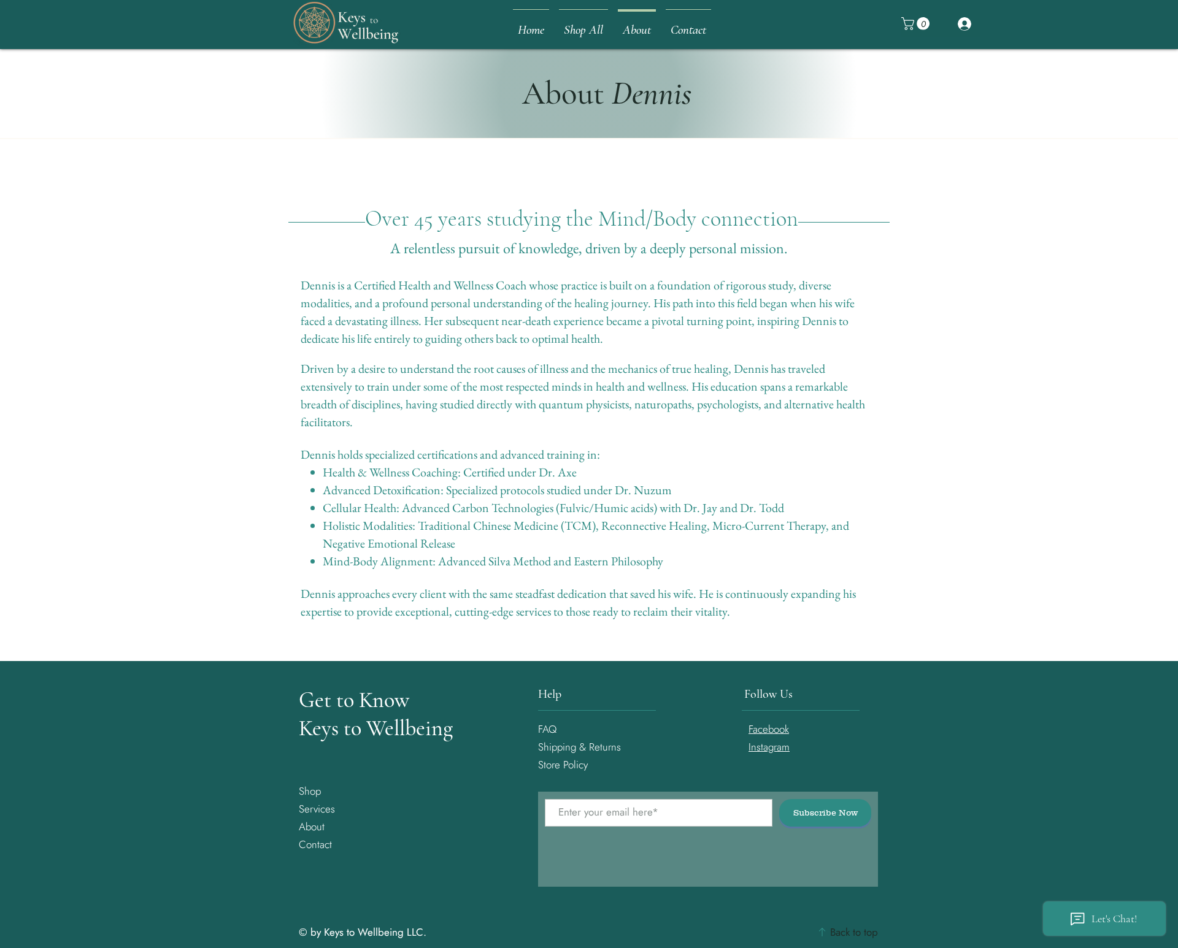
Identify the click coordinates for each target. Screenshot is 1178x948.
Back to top (852, 932)
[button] (917, 23)
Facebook (769, 729)
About (312, 826)
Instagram (769, 747)
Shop (310, 791)
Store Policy (563, 764)
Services (317, 808)
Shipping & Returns (581, 747)
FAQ (547, 729)
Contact (315, 844)
